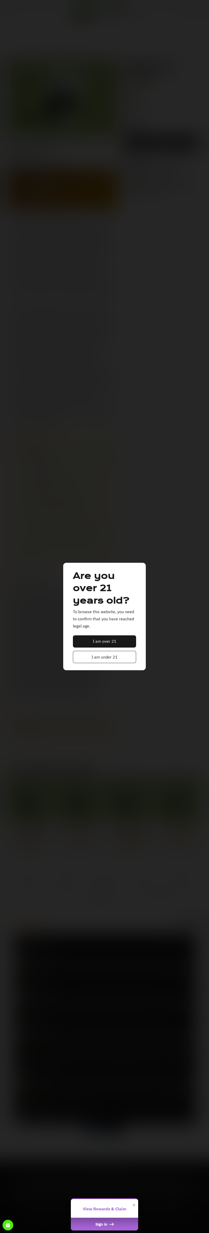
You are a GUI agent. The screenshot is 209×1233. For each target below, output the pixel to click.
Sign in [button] (101, 1224)
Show (8, 1225)
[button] (104, 641)
